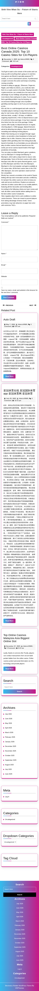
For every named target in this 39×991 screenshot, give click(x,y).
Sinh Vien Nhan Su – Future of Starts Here (17, 34)
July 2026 (8, 714)
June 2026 (8, 718)
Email (3, 265)
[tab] (29, 24)
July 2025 (8, 769)
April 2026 (8, 728)
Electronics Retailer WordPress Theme (18, 985)
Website (4, 276)
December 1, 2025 (10, 59)
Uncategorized (7, 38)
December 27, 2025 (13, 646)
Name (3, 253)
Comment (5, 222)
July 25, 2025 (11, 398)
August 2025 (9, 765)
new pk (17, 85)
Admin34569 (24, 59)
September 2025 (10, 760)
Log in (7, 797)
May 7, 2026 (10, 324)
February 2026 (10, 737)
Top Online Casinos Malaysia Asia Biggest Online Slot (16, 638)
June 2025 (8, 774)
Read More (10, 377)
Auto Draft (9, 319)
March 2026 (9, 732)
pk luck (20, 127)
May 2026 (8, 723)
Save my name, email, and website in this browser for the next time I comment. (19, 291)
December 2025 (10, 746)
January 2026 (9, 742)
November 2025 (10, 751)
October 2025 (9, 755)
